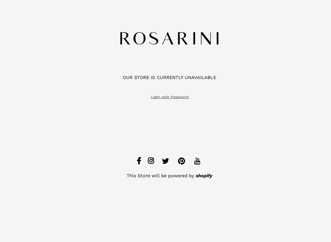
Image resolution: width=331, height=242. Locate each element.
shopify (204, 175)
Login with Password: (170, 97)
